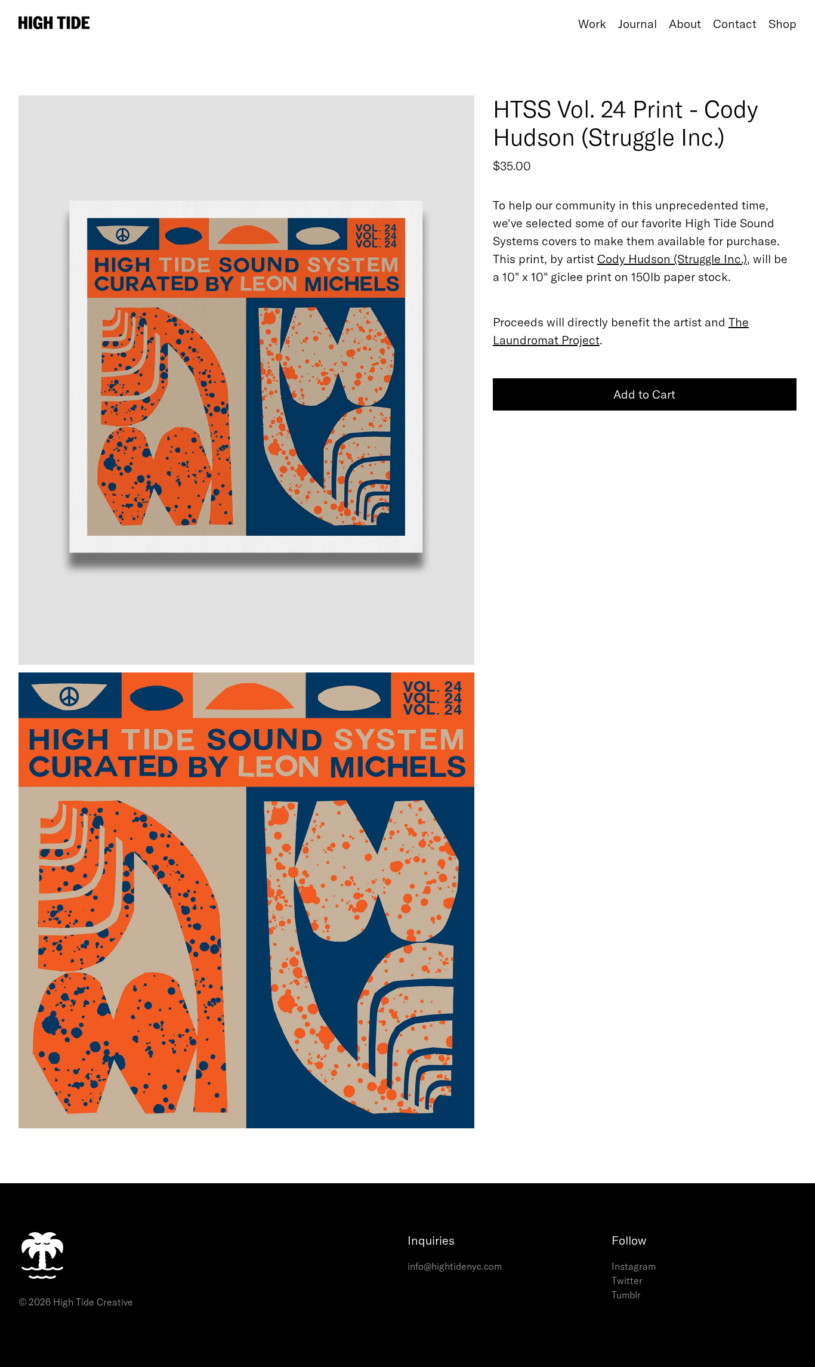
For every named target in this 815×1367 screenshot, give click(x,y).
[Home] (295, 24)
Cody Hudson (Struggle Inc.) (672, 258)
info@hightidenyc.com (454, 1266)
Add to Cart (644, 394)
